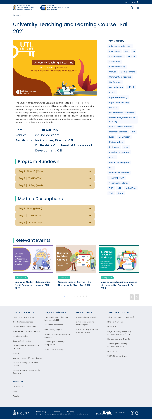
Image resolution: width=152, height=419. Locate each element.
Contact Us (18, 386)
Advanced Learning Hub (86, 317)
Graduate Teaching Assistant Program (57, 335)
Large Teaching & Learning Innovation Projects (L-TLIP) (119, 332)
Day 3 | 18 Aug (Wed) (31, 185)
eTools (112, 92)
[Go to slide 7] (83, 296)
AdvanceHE (114, 51)
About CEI (18, 381)
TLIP (111, 188)
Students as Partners (119, 172)
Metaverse (114, 147)
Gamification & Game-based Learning (26, 347)
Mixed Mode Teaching (119, 152)
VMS (111, 193)
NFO (111, 167)
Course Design (116, 87)
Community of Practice (120, 77)
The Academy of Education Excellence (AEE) (57, 318)
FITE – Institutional (115, 322)
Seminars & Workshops (54, 349)
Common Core (128, 71)
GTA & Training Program (120, 126)
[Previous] (132, 297)
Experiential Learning (119, 102)
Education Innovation (24, 312)
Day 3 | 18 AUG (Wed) (31, 222)
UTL (119, 188)
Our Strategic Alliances (23, 322)
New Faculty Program (119, 162)
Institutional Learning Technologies (85, 323)
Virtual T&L (131, 188)
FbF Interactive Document (121, 112)
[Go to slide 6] (80, 296)
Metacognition (116, 142)
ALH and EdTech (84, 312)
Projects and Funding (118, 312)
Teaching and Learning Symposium (54, 343)
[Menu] (138, 7)
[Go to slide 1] (65, 296)
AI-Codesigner (116, 56)
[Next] (137, 297)
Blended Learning (117, 66)
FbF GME (113, 107)
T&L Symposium (116, 177)
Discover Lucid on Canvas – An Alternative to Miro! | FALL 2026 (74, 283)
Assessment (115, 61)
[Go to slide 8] (86, 296)
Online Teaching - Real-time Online (25, 364)
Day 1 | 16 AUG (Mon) (31, 171)
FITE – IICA (111, 326)
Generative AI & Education (24, 326)
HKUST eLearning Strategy (24, 317)
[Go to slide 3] (71, 296)
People (16, 396)
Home (16, 15)
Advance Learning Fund (120, 46)
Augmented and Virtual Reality (26, 331)
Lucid (111, 137)
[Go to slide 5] (77, 296)
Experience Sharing (118, 97)
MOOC (112, 157)
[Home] (54, 8)
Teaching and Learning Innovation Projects (117, 345)
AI (134, 51)
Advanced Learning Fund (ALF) (120, 317)
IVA (133, 131)
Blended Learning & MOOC (119, 339)
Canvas (112, 71)
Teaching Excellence (118, 183)
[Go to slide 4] (74, 296)
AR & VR (131, 56)
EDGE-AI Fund (113, 351)
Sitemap (70, 412)
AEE (126, 51)
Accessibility (41, 412)
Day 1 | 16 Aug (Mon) (30, 208)
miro (126, 147)
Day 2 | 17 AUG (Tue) (30, 178)
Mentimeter (124, 137)
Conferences (115, 82)
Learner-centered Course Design (27, 358)
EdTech (130, 87)
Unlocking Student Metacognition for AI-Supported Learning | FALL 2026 (32, 284)
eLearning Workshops (54, 325)
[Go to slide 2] (68, 296)
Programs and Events (55, 312)
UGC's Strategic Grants (117, 356)
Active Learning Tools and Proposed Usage (87, 331)
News (15, 391)
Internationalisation (118, 131)
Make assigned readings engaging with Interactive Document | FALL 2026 (119, 284)
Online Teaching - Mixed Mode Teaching (26, 371)
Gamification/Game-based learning (122, 119)
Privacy (57, 412)
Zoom (120, 193)
